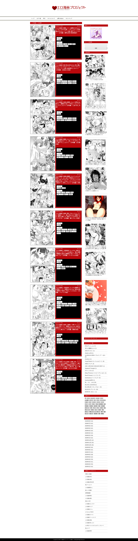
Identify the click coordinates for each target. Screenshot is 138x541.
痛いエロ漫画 (88, 490)
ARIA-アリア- (88, 363)
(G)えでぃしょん (89, 346)
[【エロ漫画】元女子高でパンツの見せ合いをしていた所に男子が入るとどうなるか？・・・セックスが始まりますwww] (96, 55)
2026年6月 (88, 425)
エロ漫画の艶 (88, 498)
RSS (44, 18)
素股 (71, 342)
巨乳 (74, 44)
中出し (69, 44)
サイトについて (51, 18)
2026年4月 (88, 430)
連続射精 (95, 413)
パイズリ (94, 402)
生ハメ (66, 46)
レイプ (90, 404)
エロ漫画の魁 (88, 479)
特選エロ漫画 (88, 474)
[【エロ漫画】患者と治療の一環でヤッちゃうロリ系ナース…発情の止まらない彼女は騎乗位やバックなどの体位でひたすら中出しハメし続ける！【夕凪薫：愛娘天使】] (43, 339)
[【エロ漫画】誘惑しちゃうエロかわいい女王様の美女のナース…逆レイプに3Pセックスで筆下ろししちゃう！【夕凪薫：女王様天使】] (43, 154)
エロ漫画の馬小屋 (89, 482)
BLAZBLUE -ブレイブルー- (92, 387)
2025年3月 (88, 461)
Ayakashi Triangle (90, 368)
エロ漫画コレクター (90, 503)
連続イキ (91, 413)
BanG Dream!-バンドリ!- (92, 375)
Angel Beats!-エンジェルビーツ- (94, 361)
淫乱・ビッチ (60, 46)
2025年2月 (88, 464)
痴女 (103, 409)
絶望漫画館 (87, 493)
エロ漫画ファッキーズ (90, 517)
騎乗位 (74, 83)
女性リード (87, 407)
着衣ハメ (86, 411)
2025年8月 (88, 449)
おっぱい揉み (65, 340)
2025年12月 (88, 440)
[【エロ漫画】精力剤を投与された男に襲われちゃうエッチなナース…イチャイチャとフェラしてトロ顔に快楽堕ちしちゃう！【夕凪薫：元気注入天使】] (43, 79)
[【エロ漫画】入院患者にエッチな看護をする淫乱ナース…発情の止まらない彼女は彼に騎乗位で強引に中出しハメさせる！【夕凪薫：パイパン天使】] (43, 302)
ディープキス (102, 400)
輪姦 (104, 411)
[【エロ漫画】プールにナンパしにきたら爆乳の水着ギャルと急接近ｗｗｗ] (96, 168)
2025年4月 (88, 459)
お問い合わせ (60, 18)
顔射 (99, 413)
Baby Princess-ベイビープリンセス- (95, 373)
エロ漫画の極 (88, 520)
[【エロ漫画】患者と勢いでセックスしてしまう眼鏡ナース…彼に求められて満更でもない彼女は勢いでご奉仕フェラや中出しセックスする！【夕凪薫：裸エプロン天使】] (43, 228)
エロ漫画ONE (88, 531)
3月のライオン (89, 350)
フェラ (69, 118)
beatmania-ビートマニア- (92, 377)
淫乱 (105, 407)
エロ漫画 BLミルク (89, 522)
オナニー (91, 400)
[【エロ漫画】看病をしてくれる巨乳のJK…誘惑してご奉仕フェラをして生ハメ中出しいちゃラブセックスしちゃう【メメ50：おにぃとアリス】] (96, 308)
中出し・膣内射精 (99, 404)
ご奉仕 (69, 229)
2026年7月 (88, 423)
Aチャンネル (88, 370)
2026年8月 (88, 421)
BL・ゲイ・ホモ (89, 382)
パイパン (98, 402)
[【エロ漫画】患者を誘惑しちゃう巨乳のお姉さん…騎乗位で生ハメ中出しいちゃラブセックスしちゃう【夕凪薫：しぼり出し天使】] (43, 116)
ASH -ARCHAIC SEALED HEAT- (94, 366)
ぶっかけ (97, 398)
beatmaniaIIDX (89, 380)
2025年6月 (88, 454)
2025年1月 (88, 466)
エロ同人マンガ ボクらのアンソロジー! (94, 525)
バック (65, 118)
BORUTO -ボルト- (90, 391)
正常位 (101, 407)
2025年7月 (88, 452)
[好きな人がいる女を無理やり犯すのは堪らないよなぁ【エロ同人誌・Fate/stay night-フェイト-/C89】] (96, 196)
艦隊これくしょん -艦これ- (94, 411)
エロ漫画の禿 (88, 476)
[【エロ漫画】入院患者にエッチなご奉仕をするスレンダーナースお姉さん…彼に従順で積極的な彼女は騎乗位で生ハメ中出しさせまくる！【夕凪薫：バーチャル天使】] (43, 265)
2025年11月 (88, 442)
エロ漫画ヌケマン (89, 514)
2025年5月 (88, 457)
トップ (32, 18)
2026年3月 (88, 433)
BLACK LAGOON (90, 384)
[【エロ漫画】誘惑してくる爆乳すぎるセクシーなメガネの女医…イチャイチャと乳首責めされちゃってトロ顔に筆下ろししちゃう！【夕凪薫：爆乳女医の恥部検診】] (43, 42)
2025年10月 (88, 445)
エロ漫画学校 (88, 495)
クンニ (69, 303)
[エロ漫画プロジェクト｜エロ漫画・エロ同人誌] (69, 6)
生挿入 (99, 409)
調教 (102, 411)
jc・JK (88, 398)
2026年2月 (88, 435)
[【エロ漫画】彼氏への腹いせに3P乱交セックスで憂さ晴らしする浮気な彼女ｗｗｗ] (96, 111)
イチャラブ (59, 44)
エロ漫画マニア (89, 506)
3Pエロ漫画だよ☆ (90, 348)
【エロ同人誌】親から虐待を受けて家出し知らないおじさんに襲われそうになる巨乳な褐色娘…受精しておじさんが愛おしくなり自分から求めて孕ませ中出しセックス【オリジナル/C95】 (95, 304)
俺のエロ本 (87, 501)
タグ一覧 (39, 18)
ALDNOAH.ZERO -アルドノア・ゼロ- (95, 355)
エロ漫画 (86, 400)
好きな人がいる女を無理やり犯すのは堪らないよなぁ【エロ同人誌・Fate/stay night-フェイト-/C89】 (95, 219)
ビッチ (102, 402)
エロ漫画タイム (89, 509)
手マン (66, 305)
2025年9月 (88, 447)
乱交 (104, 404)
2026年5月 (88, 428)
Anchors (87, 359)
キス (95, 400)
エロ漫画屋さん (89, 487)
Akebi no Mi (88, 353)
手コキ (62, 120)
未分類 (63, 188)
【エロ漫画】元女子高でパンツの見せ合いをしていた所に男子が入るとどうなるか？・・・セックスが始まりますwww (95, 78)
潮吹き (92, 409)
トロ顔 (65, 44)
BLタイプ (87, 528)
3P (85, 398)
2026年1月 (88, 437)
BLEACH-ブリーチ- (90, 389)
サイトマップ (69, 18)
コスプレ (71, 340)
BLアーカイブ (88, 484)
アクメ (58, 81)
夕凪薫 (58, 39)
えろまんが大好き (89, 512)
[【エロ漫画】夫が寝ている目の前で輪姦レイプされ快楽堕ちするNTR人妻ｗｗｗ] (96, 252)
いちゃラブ (92, 398)
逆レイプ (86, 413)
